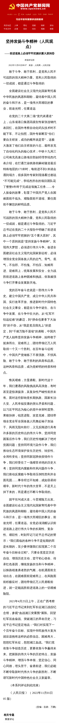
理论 (25, 25)
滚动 (51, 25)
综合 (34, 29)
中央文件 (7, 29)
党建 (34, 25)
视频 (43, 29)
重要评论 (9, 719)
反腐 (16, 29)
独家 (43, 25)
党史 (25, 29)
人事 (16, 25)
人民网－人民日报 (42, 65)
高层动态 (7, 25)
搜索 (51, 29)
